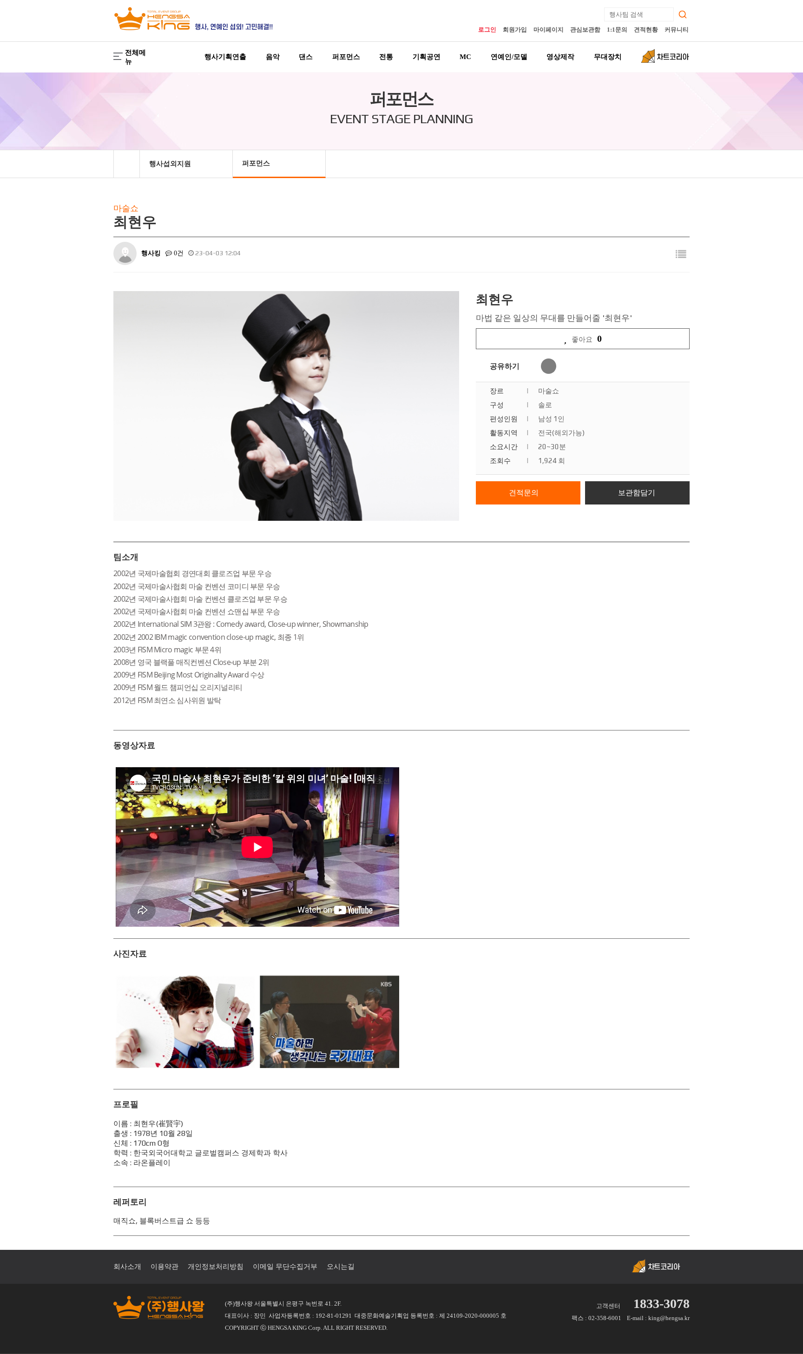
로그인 (487, 29)
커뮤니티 (677, 29)
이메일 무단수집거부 (285, 1266)
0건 (178, 253)
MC (465, 56)
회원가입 (515, 29)
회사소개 (127, 1266)
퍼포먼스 (346, 56)
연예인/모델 (509, 56)
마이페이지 (548, 29)
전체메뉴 (135, 57)
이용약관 (164, 1266)
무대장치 (608, 56)
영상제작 (560, 56)
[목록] (681, 254)
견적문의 (524, 492)
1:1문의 (617, 29)
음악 (273, 56)
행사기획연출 (225, 56)
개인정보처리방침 (216, 1266)
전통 (386, 56)
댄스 (306, 56)
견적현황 (646, 29)
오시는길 (341, 1266)
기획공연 (427, 56)
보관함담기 (636, 492)
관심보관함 (585, 29)
